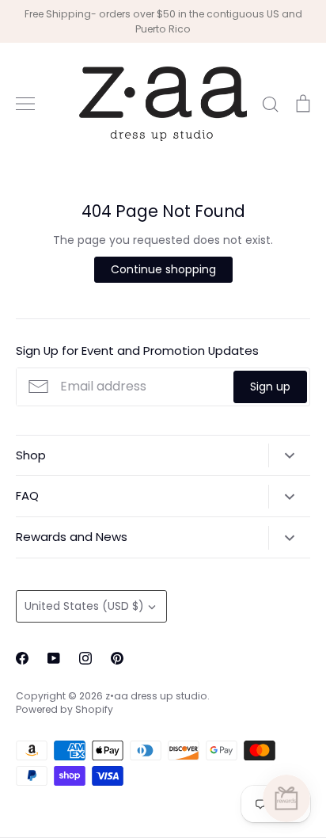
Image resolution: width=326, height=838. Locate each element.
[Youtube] (54, 658)
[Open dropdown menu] (289, 455)
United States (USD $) (84, 606)
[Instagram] (85, 658)
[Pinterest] (117, 658)
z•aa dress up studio (156, 696)
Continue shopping (163, 269)
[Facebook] (22, 658)
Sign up (270, 386)
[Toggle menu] (25, 103)
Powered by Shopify (64, 709)
